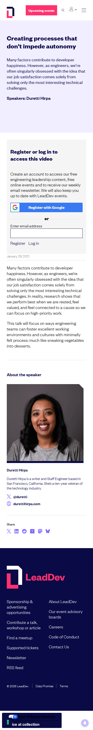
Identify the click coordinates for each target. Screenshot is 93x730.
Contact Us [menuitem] (59, 646)
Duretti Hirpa (38, 98)
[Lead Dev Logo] (13, 12)
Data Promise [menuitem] (44, 685)
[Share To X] (9, 531)
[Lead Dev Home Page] (36, 578)
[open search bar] (63, 10)
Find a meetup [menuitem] (19, 637)
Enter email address (26, 226)
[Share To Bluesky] (48, 532)
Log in (33, 243)
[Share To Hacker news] (32, 531)
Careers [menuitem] (56, 626)
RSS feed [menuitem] (15, 667)
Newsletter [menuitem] (16, 657)
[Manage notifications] (84, 723)
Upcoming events (41, 10)
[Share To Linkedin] (16, 531)
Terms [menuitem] (64, 685)
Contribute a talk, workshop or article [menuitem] (24, 624)
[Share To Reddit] (24, 532)
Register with (46, 207)
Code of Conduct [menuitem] (64, 636)
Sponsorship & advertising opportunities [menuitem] (20, 607)
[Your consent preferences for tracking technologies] (8, 722)
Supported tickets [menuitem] (23, 647)
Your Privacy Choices (36, 716)
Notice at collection (23, 724)
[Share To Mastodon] (40, 532)
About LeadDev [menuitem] (63, 601)
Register (17, 243)
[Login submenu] (73, 9)
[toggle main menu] (83, 10)
